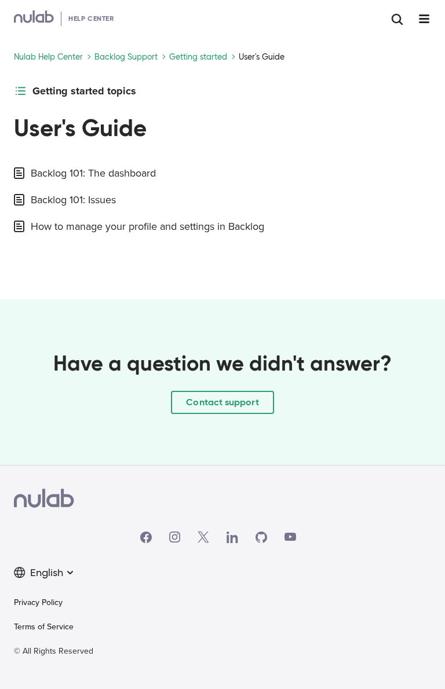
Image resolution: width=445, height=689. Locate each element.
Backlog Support (126, 57)
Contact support (222, 402)
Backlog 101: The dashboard (93, 173)
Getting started (198, 57)
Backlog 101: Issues (73, 199)
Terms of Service (44, 627)
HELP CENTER (91, 18)
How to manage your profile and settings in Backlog (147, 226)
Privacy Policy (38, 602)
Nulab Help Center (48, 57)
